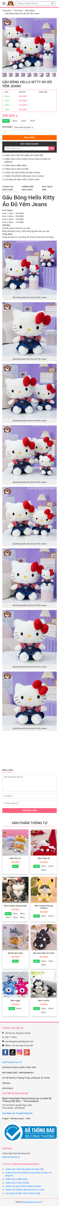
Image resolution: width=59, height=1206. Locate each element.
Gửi (51, 148)
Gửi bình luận (29, 810)
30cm (15, 914)
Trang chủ (6, 10)
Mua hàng (29, 137)
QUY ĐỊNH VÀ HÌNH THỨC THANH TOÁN (21, 179)
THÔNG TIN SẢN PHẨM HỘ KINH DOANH (22, 172)
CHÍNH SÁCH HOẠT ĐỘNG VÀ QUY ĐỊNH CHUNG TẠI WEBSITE (28, 1174)
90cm (22, 917)
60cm (6, 121)
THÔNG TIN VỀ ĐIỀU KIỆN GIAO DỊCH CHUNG (24, 176)
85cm (43, 965)
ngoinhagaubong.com (12, 1062)
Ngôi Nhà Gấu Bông (11, 1157)
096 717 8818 (10, 1037)
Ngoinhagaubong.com (32, 1202)
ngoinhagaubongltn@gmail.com (19, 1041)
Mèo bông (29, 10)
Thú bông (18, 10)
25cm (36, 866)
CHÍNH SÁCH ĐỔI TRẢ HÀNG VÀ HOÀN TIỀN (23, 155)
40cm (22, 914)
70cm (15, 917)
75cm (32, 121)
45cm (14, 121)
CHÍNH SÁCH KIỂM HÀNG (15, 165)
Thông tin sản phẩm (7, 188)
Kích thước (7, 127)
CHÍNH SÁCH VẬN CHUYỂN (16, 169)
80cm (43, 870)
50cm (15, 866)
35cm (23, 121)
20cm (50, 866)
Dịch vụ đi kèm (47, 188)
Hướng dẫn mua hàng (28, 188)
